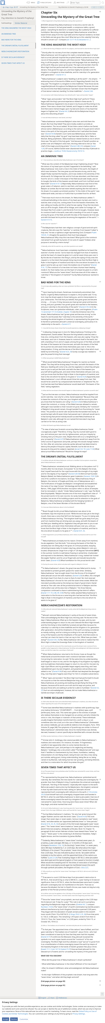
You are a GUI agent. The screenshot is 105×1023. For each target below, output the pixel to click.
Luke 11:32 (90, 449)
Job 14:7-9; (56, 949)
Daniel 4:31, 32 (79, 531)
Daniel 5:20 (77, 575)
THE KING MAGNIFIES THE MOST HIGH (16, 28)
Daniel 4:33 (55, 560)
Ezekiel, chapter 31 (64, 312)
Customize (24, 1019)
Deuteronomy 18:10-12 (75, 151)
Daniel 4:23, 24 (66, 352)
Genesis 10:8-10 (90, 476)
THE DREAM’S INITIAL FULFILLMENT (15, 45)
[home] (3, 2)
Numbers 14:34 (47, 907)
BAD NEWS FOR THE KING (11, 40)
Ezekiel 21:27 (65, 949)
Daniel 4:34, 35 (53, 640)
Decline (14, 1019)
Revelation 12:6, (55, 845)
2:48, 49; (56, 593)
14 (62, 845)
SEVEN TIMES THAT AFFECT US (13, 63)
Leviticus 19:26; (60, 151)
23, (51, 824)
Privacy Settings (79, 1014)
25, (54, 824)
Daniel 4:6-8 (50, 134)
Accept (5, 1019)
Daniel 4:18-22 (85, 307)
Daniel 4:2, (95, 688)
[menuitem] (3, 2)
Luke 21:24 (53, 857)
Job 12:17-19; (71, 39)
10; (84, 449)
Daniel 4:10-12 (56, 184)
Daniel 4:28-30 (74, 474)
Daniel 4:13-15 (46, 220)
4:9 (81, 146)
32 (57, 824)
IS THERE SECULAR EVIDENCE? (13, 57)
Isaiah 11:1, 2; (47, 949)
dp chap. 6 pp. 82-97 (10, 7)
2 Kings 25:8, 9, (75, 914)
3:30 (61, 593)
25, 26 (83, 914)
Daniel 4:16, (46, 824)
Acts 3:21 (85, 867)
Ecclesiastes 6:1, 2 (83, 39)
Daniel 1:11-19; (47, 593)
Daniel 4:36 (57, 671)
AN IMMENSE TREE (8, 34)
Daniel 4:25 (82, 377)
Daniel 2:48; (75, 146)
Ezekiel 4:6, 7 (82, 904)
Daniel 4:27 (59, 439)
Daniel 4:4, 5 (64, 111)
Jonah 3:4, (79, 449)
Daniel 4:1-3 (61, 75)
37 (42, 690)
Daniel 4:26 (76, 402)
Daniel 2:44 (88, 91)
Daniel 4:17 (66, 324)
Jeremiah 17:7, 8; (50, 312)
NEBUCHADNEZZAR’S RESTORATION (15, 51)
